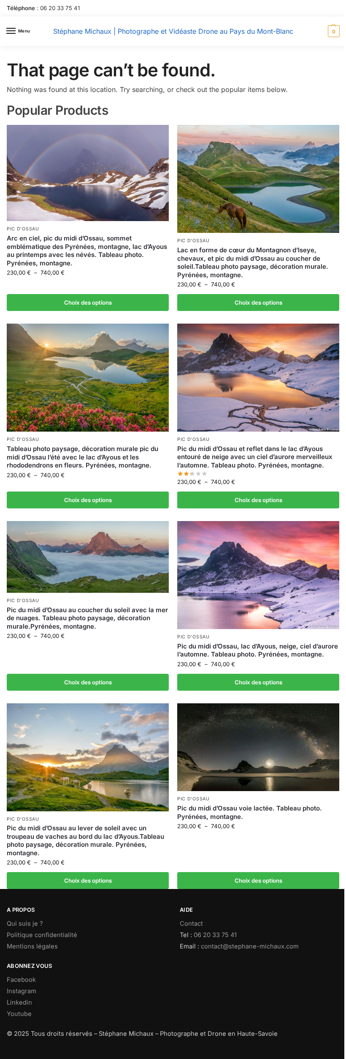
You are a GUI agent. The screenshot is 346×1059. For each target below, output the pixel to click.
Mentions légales (32, 946)
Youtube (19, 1014)
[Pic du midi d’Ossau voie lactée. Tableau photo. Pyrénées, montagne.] (258, 747)
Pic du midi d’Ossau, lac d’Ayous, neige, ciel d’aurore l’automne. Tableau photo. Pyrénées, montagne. (257, 650)
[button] (333, 31)
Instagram (21, 991)
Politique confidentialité (42, 935)
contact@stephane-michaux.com (250, 946)
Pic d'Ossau (23, 229)
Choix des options (88, 302)
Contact (191, 923)
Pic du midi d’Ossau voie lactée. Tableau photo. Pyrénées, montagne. (249, 812)
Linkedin (19, 1002)
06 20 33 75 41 (60, 8)
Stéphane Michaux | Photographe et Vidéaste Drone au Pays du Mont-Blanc (173, 31)
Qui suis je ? (25, 923)
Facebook (21, 979)
